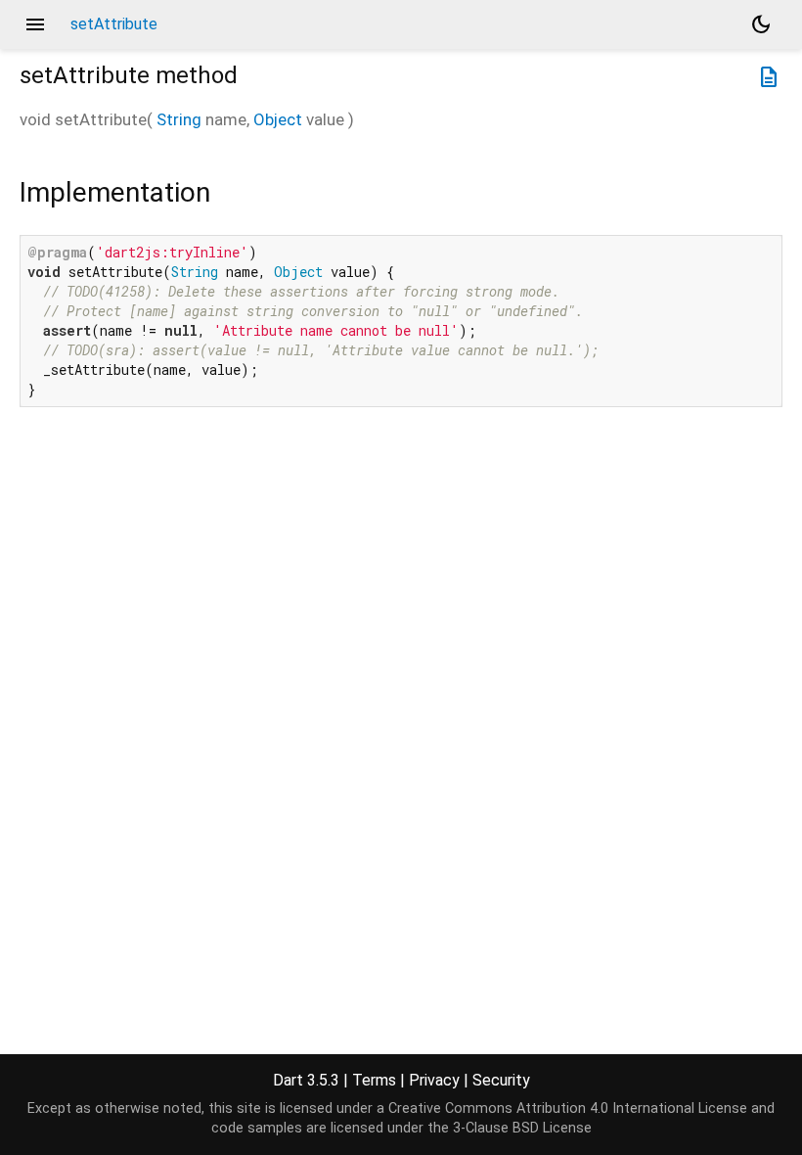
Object (277, 119)
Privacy (434, 1080)
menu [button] (35, 24)
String (178, 119)
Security (501, 1080)
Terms (374, 1080)
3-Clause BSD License (522, 1128)
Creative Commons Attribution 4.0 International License (567, 1108)
